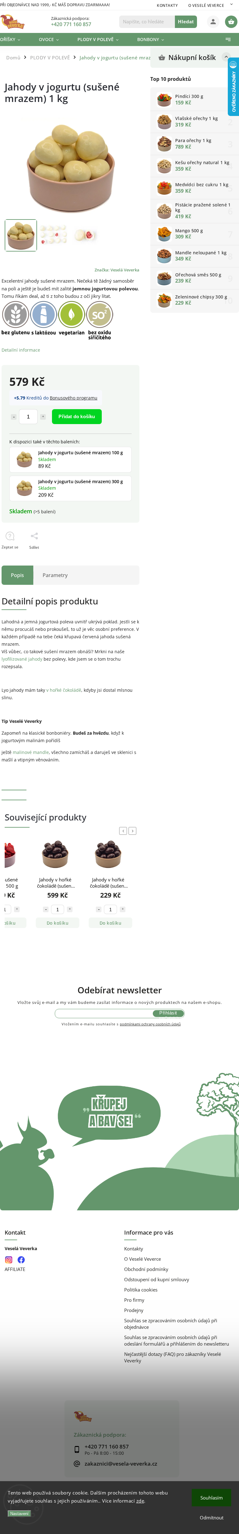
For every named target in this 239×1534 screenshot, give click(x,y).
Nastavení (19, 1513)
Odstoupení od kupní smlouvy (156, 1279)
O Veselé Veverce (206, 5)
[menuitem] (15, 39)
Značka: (117, 270)
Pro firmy (134, 1300)
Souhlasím (211, 1498)
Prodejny (133, 1310)
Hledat (186, 21)
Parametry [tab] (55, 575)
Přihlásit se (168, 1013)
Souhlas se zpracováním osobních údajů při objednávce (170, 1323)
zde (140, 1501)
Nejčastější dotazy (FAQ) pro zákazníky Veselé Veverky (172, 1357)
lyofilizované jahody (22, 659)
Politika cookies (140, 1290)
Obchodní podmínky (146, 1269)
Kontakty (167, 5)
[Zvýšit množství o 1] (43, 417)
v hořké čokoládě (63, 690)
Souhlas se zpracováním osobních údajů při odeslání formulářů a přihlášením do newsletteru (176, 1340)
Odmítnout (211, 1517)
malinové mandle (31, 752)
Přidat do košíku (77, 416)
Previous (124, 831)
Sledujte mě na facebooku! (21, 1260)
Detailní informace (21, 350)
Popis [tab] (17, 575)
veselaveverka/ (8, 1260)
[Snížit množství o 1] (13, 417)
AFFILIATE (15, 1269)
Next (133, 831)
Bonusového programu (73, 398)
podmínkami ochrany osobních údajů (150, 1024)
